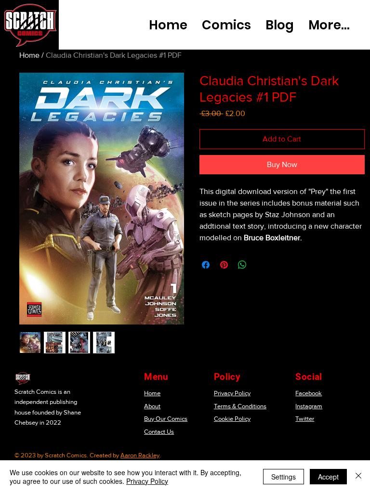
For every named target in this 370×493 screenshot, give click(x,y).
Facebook (308, 393)
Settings (283, 476)
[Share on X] (260, 265)
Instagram (308, 406)
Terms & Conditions (240, 406)
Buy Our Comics (165, 418)
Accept (328, 476)
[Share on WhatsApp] (242, 265)
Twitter (304, 418)
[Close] (358, 476)
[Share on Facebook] (205, 265)
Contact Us (159, 431)
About (152, 406)
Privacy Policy (232, 393)
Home (29, 55)
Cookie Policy (232, 418)
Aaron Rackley (139, 455)
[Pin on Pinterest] (224, 265)
